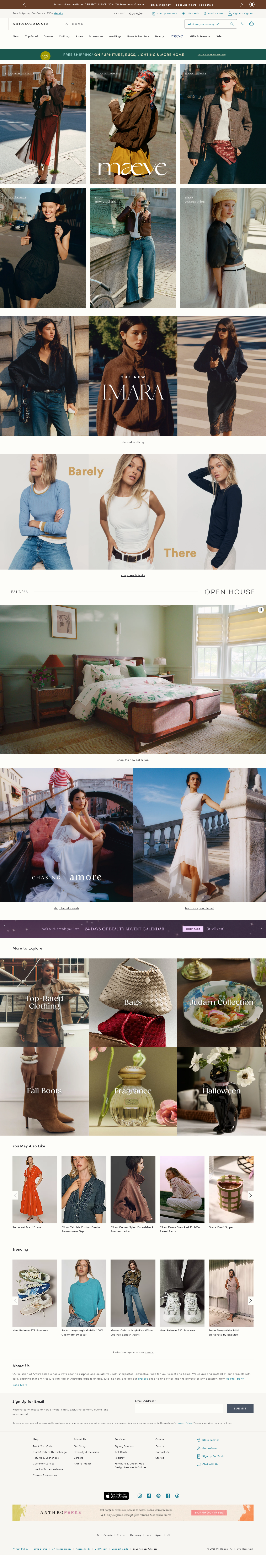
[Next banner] (241, 4)
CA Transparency (61, 1549)
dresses (143, 1378)
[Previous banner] (24, 4)
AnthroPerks (210, 1448)
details (58, 13)
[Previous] (16, 1195)
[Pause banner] (252, 4)
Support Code (120, 1549)
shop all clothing (133, 442)
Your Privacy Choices (145, 1549)
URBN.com (101, 1549)
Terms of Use (39, 1549)
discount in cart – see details (195, 4)
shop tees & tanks (133, 575)
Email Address (144, 1401)
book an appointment (199, 908)
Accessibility (83, 1549)
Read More (19, 1385)
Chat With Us (210, 1464)
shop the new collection (133, 760)
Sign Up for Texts (213, 1456)
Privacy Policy (184, 1423)
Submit (240, 1408)
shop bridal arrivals (66, 908)
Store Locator (210, 1440)
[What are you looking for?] (232, 24)
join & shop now (160, 4)
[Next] (250, 1195)
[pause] (261, 610)
